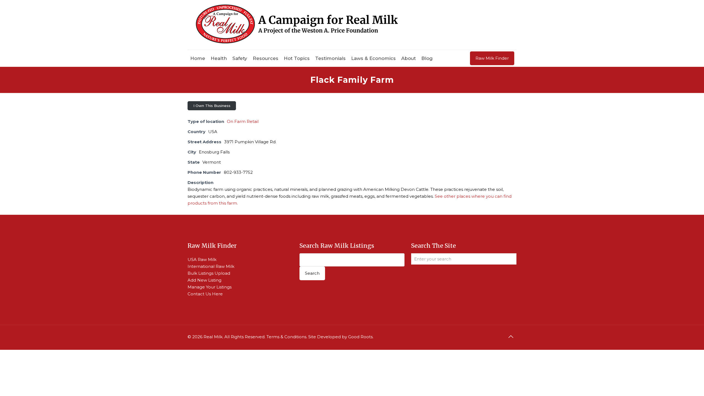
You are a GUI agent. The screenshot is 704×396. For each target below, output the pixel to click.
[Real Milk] (297, 25)
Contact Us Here (205, 293)
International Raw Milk (211, 266)
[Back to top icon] (510, 336)
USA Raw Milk (202, 259)
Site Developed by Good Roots (340, 336)
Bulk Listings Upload (209, 273)
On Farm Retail (242, 121)
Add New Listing (204, 280)
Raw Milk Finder (492, 58)
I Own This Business (211, 105)
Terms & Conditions (286, 336)
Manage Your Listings (210, 287)
